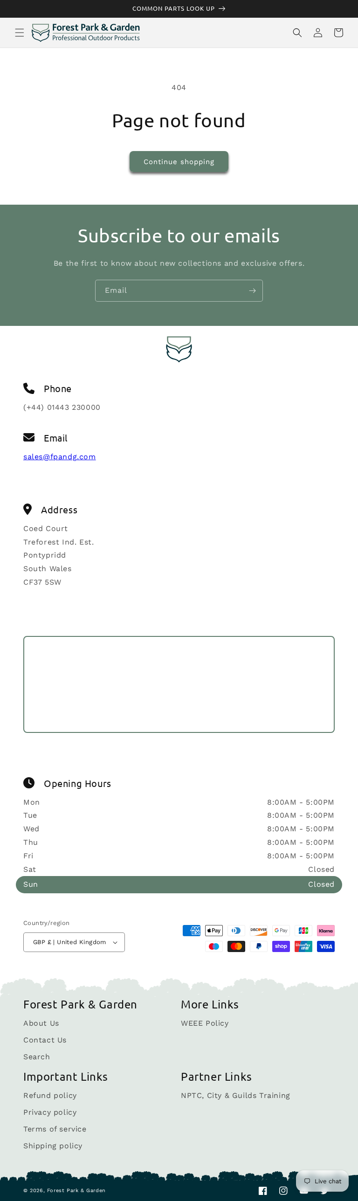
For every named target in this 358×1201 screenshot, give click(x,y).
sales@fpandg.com (59, 456)
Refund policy (50, 1096)
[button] (19, 32)
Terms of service (55, 1129)
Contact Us (45, 1039)
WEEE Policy (205, 1024)
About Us (41, 1024)
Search (36, 1056)
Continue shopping (179, 162)
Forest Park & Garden (76, 1190)
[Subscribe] (252, 291)
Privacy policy (49, 1112)
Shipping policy (53, 1145)
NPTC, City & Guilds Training (235, 1096)
